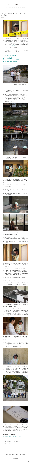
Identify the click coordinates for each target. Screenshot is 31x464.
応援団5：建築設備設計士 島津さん (10, 61)
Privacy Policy (15, 458)
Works (13, 7)
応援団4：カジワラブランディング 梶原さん (11, 59)
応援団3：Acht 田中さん (8, 58)
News (7, 7)
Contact (23, 7)
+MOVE (17, 7)
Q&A (20, 7)
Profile (10, 7)
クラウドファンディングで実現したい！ (11, 45)
